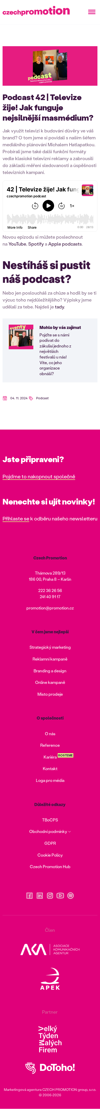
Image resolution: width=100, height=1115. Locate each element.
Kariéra (50, 757)
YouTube (17, 244)
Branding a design (50, 670)
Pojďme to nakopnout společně (39, 476)
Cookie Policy (50, 855)
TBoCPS (50, 819)
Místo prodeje (50, 694)
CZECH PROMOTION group (64, 1089)
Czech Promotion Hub (50, 866)
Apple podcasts (65, 244)
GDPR (50, 843)
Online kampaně (50, 682)
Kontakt (50, 768)
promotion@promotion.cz (50, 607)
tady (59, 307)
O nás (50, 733)
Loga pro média (50, 780)
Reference (50, 745)
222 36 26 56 (50, 590)
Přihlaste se (16, 518)
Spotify (36, 244)
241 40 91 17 (50, 596)
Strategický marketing (50, 647)
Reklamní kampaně (50, 659)
